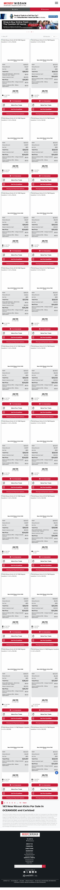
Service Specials (29, 857)
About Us (29, 840)
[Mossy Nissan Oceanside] (15, 4)
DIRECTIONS (29, 845)
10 (20, 799)
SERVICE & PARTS (29, 854)
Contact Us (6, 877)
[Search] (44, 862)
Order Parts (29, 859)
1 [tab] (26, 28)
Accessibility (14, 877)
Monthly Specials (29, 852)
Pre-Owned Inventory (29, 850)
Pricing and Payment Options (15, 110)
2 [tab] (28, 28)
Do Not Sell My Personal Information (45, 877)
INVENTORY (29, 847)
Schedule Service (29, 856)
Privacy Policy (29, 877)
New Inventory (29, 849)
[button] (56, 772)
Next (24, 799)
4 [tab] (31, 28)
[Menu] (56, 3)
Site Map (22, 877)
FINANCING (29, 842)
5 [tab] (33, 28)
